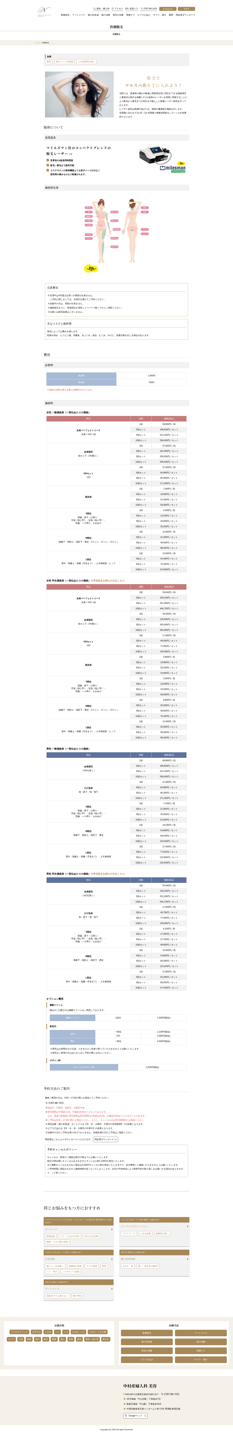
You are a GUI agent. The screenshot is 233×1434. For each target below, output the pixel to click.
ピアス (11, 1339)
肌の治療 (105, 15)
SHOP (186, 8)
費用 (171, 15)
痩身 (54, 1339)
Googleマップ (135, 1416)
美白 (62, 1339)
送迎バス (134, 8)
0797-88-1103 (150, 8)
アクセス (118, 8)
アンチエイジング (19, 1332)
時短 (29, 1339)
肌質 (71, 1339)
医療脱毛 (65, 15)
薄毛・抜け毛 (91, 1339)
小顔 (21, 1339)
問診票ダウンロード (185, 15)
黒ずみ (105, 1339)
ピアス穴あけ (144, 15)
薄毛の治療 (118, 15)
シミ (57, 1332)
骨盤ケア (130, 15)
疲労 (46, 1339)
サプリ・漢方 (159, 15)
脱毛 (79, 1339)
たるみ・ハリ (78, 1332)
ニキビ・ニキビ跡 (97, 1332)
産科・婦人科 (103, 8)
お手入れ (36, 1332)
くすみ (48, 1332)
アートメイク (78, 15)
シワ (66, 1332)
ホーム (38, 43)
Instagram (168, 8)
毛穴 (37, 1339)
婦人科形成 (93, 15)
